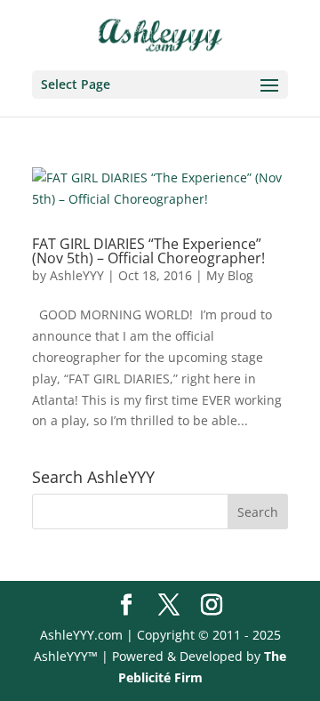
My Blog (229, 275)
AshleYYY (77, 275)
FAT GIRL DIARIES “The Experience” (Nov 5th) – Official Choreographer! (148, 251)
